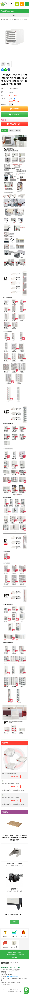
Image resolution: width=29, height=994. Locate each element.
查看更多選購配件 (15, 124)
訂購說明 (8, 954)
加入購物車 (15, 109)
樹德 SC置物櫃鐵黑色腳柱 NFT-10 (14, 914)
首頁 (2, 19)
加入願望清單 (16, 114)
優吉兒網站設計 (11, 991)
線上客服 (23, 936)
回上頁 (14, 921)
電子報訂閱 (14, 947)
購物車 (5, 936)
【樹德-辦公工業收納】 (13, 19)
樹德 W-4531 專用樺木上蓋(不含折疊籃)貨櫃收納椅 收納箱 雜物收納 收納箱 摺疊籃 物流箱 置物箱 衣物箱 (14, 838)
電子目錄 (5, 947)
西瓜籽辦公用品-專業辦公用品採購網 (6, 4)
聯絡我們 (21, 954)
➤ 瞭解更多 (14, 776)
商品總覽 (6, 19)
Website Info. (18, 991)
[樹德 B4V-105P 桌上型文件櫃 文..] (14, 37)
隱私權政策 (11, 952)
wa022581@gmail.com (13, 976)
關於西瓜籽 (18, 952)
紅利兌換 (14, 936)
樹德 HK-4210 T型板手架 (14, 864)
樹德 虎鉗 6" (14, 890)
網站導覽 (14, 957)
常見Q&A (14, 954)
